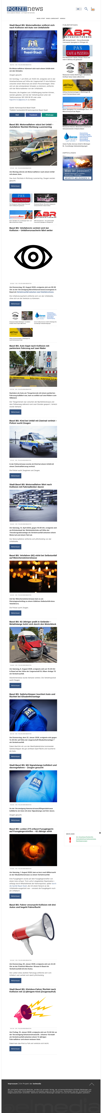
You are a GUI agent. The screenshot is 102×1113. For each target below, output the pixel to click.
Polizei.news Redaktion (24, 64)
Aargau (62, 18)
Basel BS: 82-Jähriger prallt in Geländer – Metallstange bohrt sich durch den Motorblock (32, 623)
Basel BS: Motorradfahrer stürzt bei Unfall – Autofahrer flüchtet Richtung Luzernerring (31, 125)
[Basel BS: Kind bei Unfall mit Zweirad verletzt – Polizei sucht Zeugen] (33, 442)
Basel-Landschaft (52, 18)
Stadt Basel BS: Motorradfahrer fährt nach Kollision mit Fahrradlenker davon (30, 485)
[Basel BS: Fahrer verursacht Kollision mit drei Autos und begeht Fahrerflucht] (33, 934)
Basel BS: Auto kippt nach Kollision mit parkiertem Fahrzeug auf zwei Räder (29, 347)
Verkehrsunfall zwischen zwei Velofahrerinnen (35, 292)
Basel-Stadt (41, 18)
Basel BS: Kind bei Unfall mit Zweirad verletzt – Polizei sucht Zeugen (33, 422)
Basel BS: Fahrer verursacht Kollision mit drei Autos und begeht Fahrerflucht (32, 906)
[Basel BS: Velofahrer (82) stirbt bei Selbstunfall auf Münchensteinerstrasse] (33, 577)
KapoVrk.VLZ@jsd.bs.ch (18, 100)
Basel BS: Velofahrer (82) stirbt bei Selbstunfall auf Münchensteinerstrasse (33, 556)
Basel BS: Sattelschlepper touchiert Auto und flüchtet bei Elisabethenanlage (32, 695)
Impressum (13, 1084)
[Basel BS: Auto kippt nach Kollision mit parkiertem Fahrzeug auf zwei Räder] (33, 369)
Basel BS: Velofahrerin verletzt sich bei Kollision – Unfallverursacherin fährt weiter (31, 229)
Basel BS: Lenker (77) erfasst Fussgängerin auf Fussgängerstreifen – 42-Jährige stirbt (31, 830)
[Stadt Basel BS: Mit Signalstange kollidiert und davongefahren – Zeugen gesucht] (33, 786)
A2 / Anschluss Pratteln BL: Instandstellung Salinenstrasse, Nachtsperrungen (86, 839)
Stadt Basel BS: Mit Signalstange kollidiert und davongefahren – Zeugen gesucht (33, 766)
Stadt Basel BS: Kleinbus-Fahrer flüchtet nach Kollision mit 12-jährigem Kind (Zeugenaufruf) (32, 990)
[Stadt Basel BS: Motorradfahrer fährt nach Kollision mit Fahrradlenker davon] (33, 506)
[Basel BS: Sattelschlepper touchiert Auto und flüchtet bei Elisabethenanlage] (33, 715)
